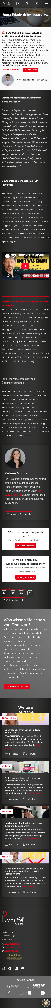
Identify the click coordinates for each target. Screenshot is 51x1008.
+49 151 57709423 (11, 951)
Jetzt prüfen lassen (25, 546)
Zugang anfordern (25, 577)
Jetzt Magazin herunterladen (16, 686)
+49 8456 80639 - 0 (12, 944)
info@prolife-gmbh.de (13, 947)
